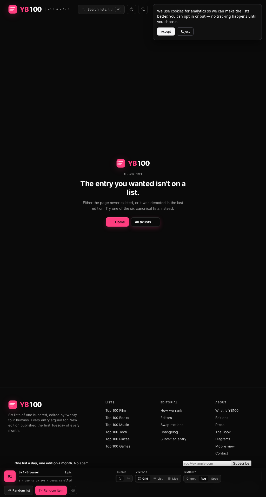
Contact (221, 453)
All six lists (143, 222)
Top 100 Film (115, 410)
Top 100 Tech (116, 432)
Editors (166, 418)
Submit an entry (173, 439)
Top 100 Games (117, 446)
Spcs (214, 478)
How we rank (171, 410)
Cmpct (191, 478)
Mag (175, 478)
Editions (221, 418)
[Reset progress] (73, 490)
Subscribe (241, 463)
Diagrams (222, 439)
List (160, 478)
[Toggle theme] (131, 9)
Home (120, 222)
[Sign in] (143, 9)
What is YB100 (226, 410)
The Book (223, 432)
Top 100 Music (117, 425)
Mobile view (225, 446)
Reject (185, 31)
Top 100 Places (117, 439)
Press (219, 425)
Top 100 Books (117, 418)
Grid (145, 478)
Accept (166, 31)
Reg (203, 478)
